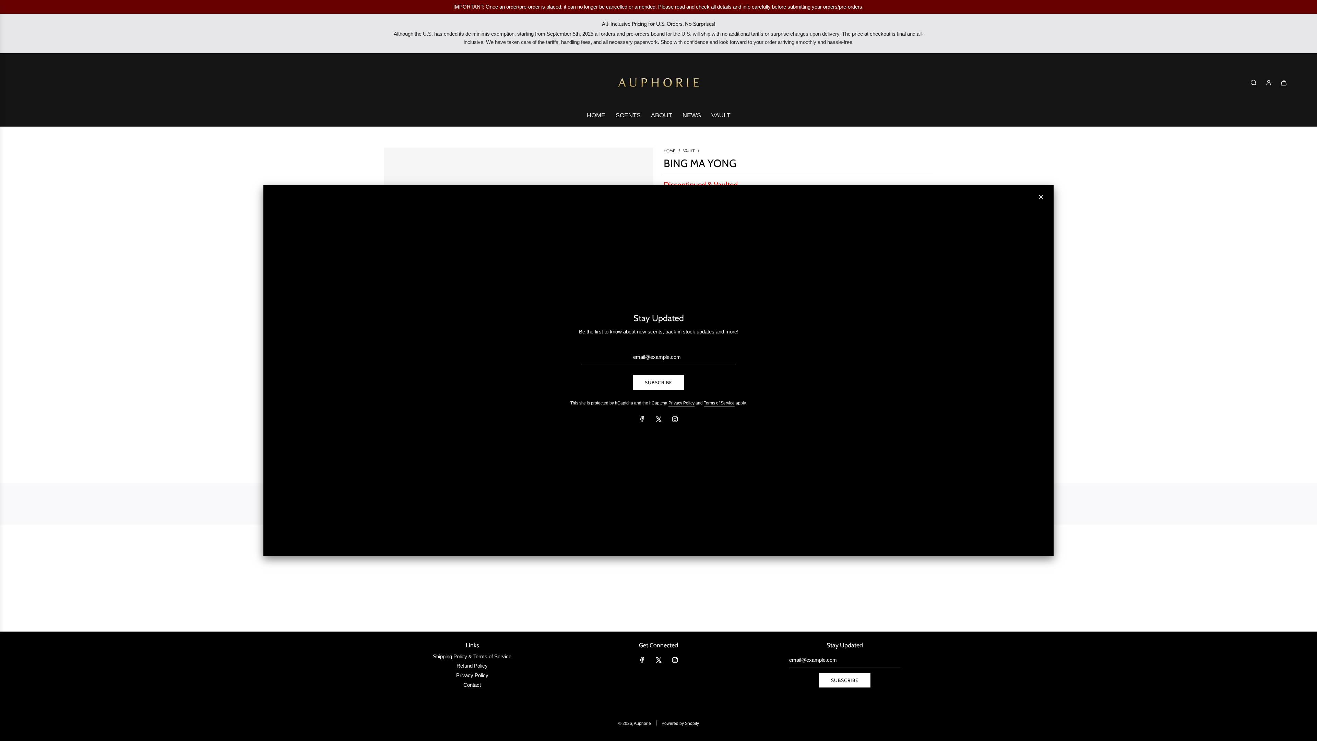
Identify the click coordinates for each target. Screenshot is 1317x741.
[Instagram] (675, 419)
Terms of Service (719, 403)
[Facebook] (642, 419)
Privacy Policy (681, 403)
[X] (658, 419)
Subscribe (658, 382)
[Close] (1040, 196)
